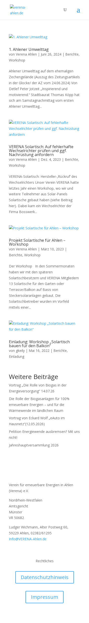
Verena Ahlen (26, 54)
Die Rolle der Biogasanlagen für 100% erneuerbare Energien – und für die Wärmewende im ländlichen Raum (39, 404)
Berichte (72, 54)
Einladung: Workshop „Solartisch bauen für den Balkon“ (39, 343)
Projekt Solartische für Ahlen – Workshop (37, 242)
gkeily (20, 350)
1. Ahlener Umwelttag (29, 49)
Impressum (44, 597)
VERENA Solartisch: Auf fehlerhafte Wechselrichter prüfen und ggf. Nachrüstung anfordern (41, 150)
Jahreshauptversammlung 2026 (34, 445)
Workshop (17, 60)
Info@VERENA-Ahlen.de (27, 539)
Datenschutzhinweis (44, 577)
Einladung (16, 356)
